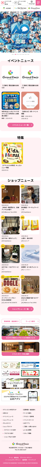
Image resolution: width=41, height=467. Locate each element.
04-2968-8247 (21, 450)
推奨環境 (24, 460)
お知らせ (5, 413)
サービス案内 (30, 321)
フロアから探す (8, 433)
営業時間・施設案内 (11, 321)
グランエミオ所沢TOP (9, 410)
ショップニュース (8, 420)
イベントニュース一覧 (20, 125)
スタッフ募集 (27, 433)
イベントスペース (28, 420)
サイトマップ (32, 460)
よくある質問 (27, 430)
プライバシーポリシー (26, 457)
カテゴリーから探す (10, 430)
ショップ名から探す (10, 437)
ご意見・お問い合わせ (29, 426)
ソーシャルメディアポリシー (13, 460)
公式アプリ (26, 423)
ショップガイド (7, 426)
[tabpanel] (20, 32)
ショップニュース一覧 (20, 309)
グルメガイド (7, 423)
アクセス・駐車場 (28, 416)
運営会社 (16, 457)
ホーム (11, 457)
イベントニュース (8, 416)
